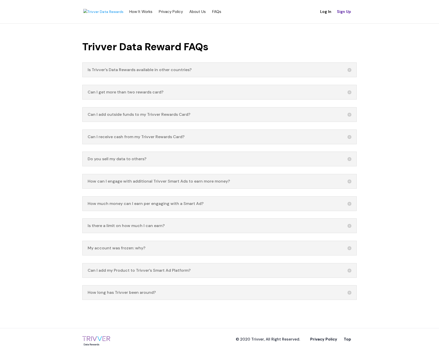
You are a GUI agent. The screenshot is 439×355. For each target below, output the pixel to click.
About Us (197, 11)
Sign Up (344, 11)
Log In (325, 11)
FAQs (216, 11)
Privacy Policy (171, 11)
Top (347, 339)
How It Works (140, 11)
